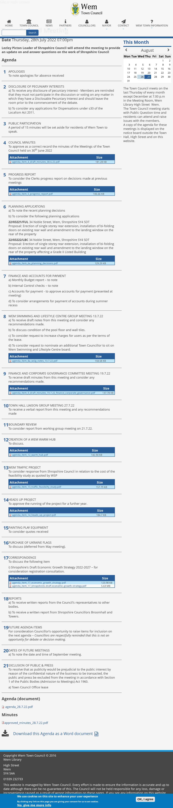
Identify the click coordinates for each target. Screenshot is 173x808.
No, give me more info (34, 805)
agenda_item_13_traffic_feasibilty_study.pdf (36, 486)
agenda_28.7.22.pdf (19, 707)
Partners (65, 25)
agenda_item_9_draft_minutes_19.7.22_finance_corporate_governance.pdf (53, 392)
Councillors (86, 25)
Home (9, 25)
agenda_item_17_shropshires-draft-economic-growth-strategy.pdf (49, 585)
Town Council (29, 25)
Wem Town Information (152, 25)
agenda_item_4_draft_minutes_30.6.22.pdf (36, 161)
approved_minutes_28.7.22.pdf (26, 723)
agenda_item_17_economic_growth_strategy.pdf (39, 582)
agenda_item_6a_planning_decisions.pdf (35, 263)
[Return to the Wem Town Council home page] (86, 9)
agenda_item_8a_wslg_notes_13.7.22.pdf (34, 360)
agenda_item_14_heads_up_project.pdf (34, 515)
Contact (123, 25)
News (49, 25)
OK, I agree (145, 799)
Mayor (106, 25)
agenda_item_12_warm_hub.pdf (30, 454)
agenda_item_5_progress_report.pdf (32, 193)
